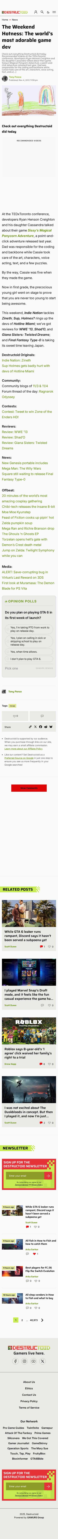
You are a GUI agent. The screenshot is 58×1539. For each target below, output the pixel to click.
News (15, 20)
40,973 (34, 1320)
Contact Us (29, 1394)
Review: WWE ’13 (15, 432)
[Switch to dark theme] (48, 12)
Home (5, 20)
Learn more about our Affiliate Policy (23, 748)
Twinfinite (33, 1427)
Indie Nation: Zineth (16, 360)
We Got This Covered (35, 1438)
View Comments (29, 788)
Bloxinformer (20, 1458)
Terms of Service (21, 1185)
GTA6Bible (36, 1458)
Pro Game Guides (13, 1427)
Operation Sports (18, 1448)
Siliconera (13, 1438)
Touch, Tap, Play (20, 1453)
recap (12, 706)
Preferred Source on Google (19, 758)
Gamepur (47, 1427)
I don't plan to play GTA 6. (25, 658)
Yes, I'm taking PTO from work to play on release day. (29, 629)
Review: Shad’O (13, 437)
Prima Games (42, 1433)
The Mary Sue (39, 1448)
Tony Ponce (15, 77)
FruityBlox (39, 1453)
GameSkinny (39, 1443)
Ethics (29, 1388)
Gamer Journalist (18, 1443)
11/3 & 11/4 (40, 386)
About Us (29, 1382)
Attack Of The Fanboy (18, 1433)
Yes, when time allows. (23, 651)
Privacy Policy (37, 1185)
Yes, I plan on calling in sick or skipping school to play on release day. (28, 641)
